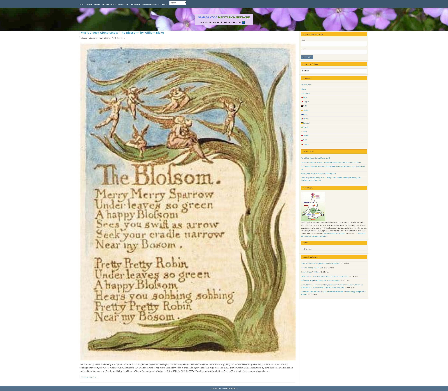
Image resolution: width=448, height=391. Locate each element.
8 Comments (120, 38)
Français (306, 102)
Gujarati (305, 127)
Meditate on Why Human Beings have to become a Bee (320, 280)
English (305, 97)
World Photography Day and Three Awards (315, 158)
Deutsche (306, 123)
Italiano (305, 119)
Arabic (305, 106)
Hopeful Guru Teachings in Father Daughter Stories (318, 173)
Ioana (84, 38)
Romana (306, 144)
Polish (305, 140)
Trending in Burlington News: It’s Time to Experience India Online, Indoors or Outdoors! (331, 162)
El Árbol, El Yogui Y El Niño (309, 272)
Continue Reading (90, 377)
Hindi (305, 131)
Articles (94, 38)
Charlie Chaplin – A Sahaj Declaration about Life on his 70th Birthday (324, 276)
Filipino (305, 114)
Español (305, 110)
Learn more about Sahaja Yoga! (334, 233)
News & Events (104, 38)
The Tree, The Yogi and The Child (312, 268)
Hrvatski (306, 136)
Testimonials (305, 93)
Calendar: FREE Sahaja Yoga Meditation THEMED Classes (320, 263)
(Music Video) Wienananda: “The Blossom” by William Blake (122, 32)
